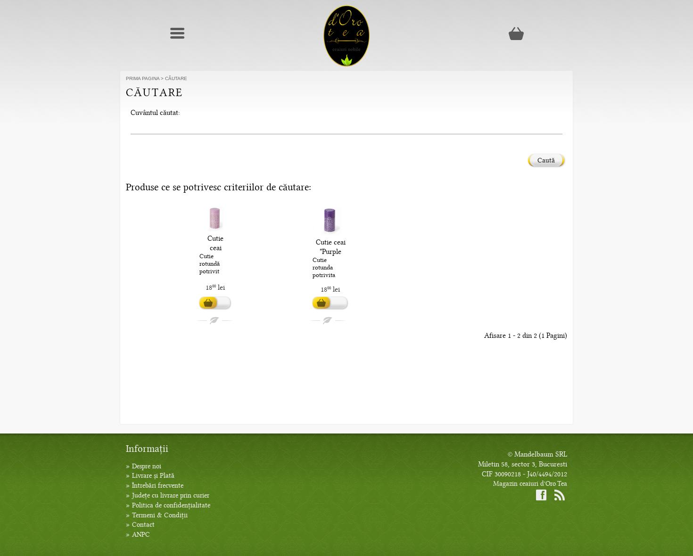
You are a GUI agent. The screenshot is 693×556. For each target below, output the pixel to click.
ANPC (141, 535)
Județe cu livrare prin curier (170, 495)
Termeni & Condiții (160, 515)
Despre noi (146, 466)
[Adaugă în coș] (214, 303)
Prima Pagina (142, 78)
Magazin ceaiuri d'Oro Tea (530, 484)
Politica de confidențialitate (171, 505)
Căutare (176, 78)
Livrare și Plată (153, 476)
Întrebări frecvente (157, 486)
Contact (143, 525)
